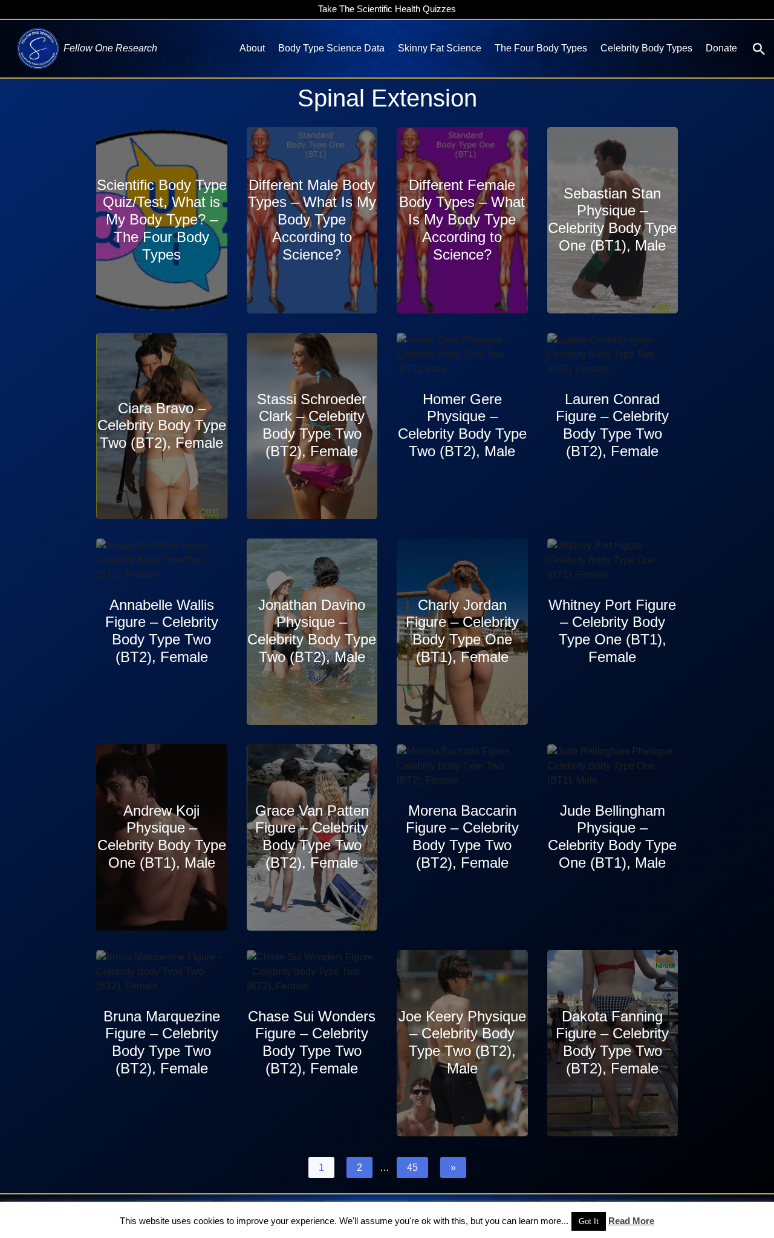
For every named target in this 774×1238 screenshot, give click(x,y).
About (252, 48)
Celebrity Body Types (646, 48)
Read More (631, 1221)
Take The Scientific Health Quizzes (387, 9)
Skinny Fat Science (439, 48)
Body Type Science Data (331, 48)
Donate (721, 48)
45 (412, 1167)
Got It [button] (589, 1221)
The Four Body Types (541, 48)
